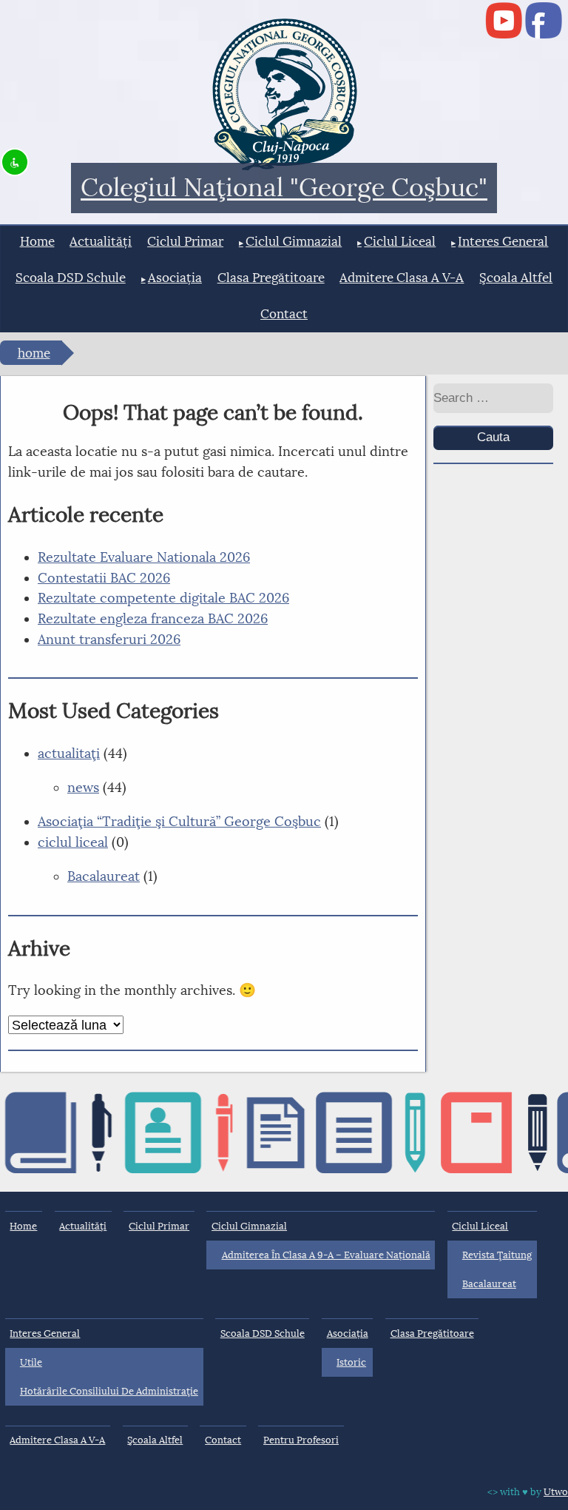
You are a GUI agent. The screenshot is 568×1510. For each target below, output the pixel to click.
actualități (101, 241)
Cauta (493, 437)
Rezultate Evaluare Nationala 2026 (144, 557)
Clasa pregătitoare (271, 278)
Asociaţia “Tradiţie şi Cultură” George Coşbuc (179, 821)
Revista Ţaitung (497, 1255)
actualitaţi (69, 753)
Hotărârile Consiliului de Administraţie (109, 1391)
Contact (284, 314)
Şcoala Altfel (515, 278)
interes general (503, 241)
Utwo (556, 1492)
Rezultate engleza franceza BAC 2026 (153, 619)
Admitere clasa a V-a (401, 278)
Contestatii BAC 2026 (104, 578)
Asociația (175, 278)
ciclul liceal (400, 241)
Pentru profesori (301, 1440)
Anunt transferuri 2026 (109, 639)
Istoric (351, 1362)
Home (37, 241)
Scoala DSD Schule (71, 278)
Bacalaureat (103, 876)
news (83, 787)
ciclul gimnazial (294, 241)
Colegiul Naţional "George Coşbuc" (284, 188)
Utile (31, 1362)
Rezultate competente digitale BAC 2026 (163, 598)
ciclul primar (185, 241)
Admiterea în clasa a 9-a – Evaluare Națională (326, 1255)
